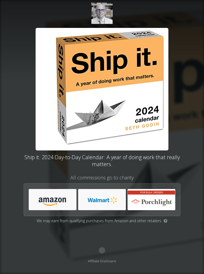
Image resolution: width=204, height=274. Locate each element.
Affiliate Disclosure (102, 261)
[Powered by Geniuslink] (102, 250)
